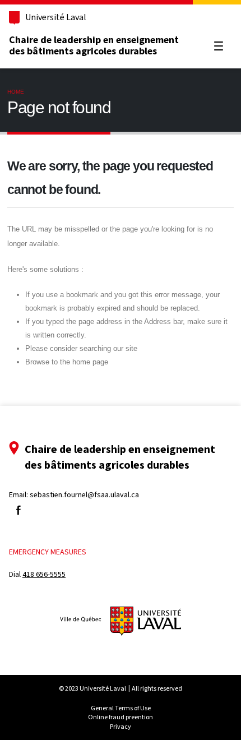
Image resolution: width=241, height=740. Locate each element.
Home (15, 92)
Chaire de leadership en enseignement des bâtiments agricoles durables (94, 45)
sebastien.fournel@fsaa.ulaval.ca (84, 494)
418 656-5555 (44, 574)
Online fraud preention (120, 717)
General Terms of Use (121, 708)
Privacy (120, 726)
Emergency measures (47, 552)
